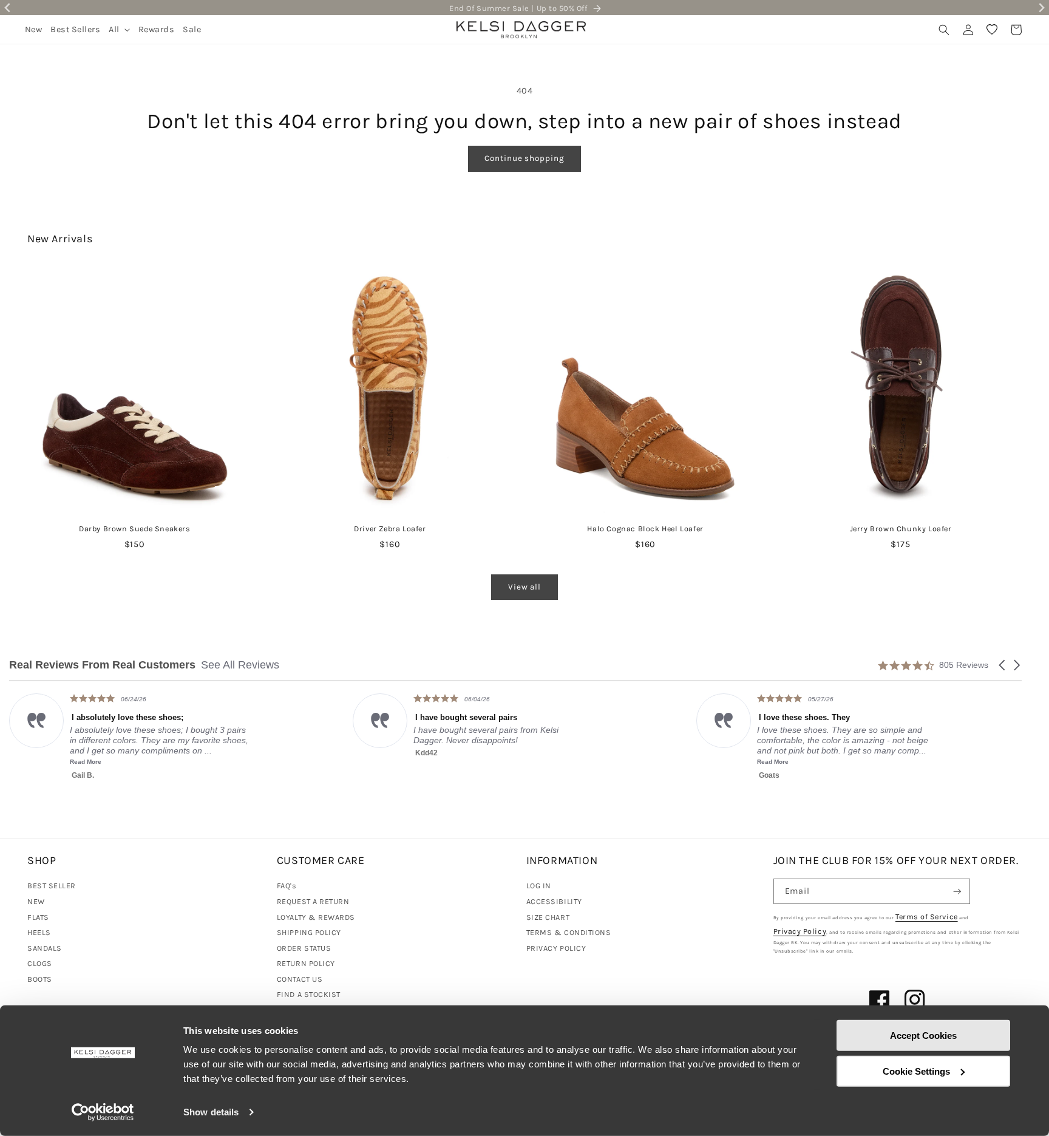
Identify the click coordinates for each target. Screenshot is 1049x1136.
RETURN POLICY (306, 963)
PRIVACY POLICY (556, 948)
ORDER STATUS (304, 948)
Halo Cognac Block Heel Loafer (645, 528)
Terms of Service (926, 916)
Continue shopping (524, 158)
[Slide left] (34, 365)
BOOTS (39, 979)
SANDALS (44, 948)
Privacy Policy (800, 931)
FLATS (38, 917)
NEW (36, 901)
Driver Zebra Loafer (390, 528)
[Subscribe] (957, 892)
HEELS (39, 932)
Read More (479, 761)
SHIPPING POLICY (309, 932)
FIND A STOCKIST (309, 994)
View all (524, 586)
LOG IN (538, 885)
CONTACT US (299, 979)
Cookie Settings (916, 1071)
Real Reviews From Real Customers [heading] (102, 665)
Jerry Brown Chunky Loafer (901, 528)
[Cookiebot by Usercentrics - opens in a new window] (103, 1112)
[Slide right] (1014, 365)
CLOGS (39, 963)
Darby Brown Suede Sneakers (135, 528)
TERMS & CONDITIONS (568, 932)
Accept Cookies (923, 1035)
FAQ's (287, 885)
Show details (211, 1112)
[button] (119, 29)
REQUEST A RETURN (313, 901)
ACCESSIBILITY (554, 901)
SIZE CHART (547, 917)
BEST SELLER (51, 885)
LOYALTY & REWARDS (316, 917)
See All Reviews (240, 665)
